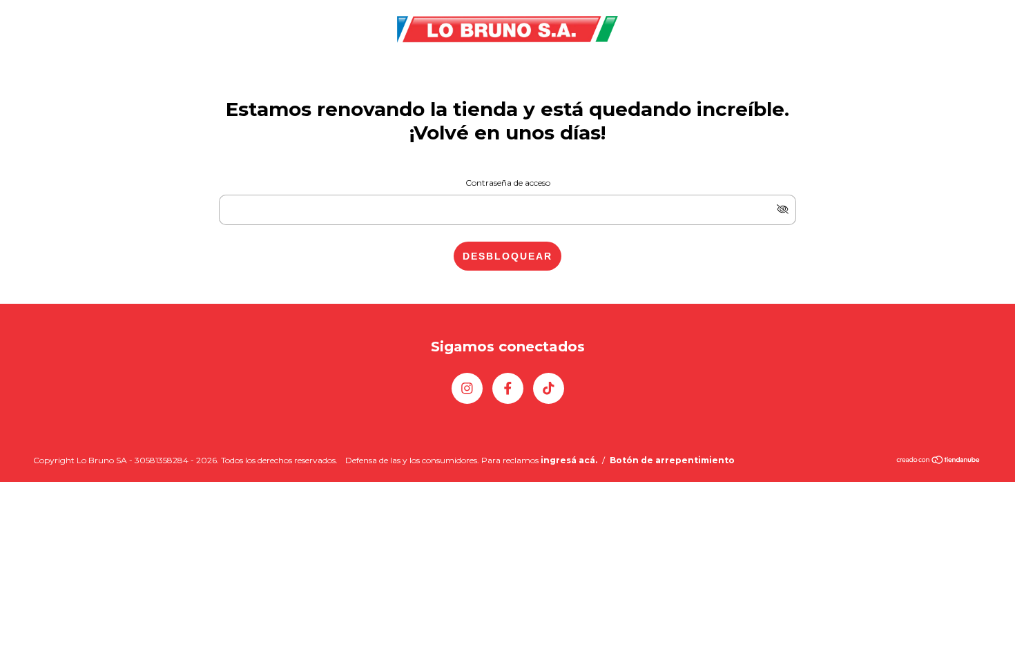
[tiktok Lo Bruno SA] (548, 388)
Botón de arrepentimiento (672, 460)
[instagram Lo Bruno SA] (467, 388)
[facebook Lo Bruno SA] (507, 388)
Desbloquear (507, 256)
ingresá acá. (569, 460)
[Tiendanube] (939, 461)
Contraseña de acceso (507, 182)
